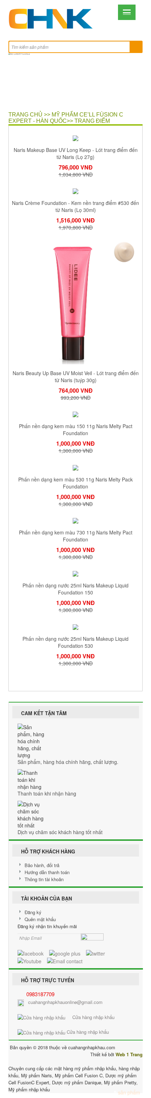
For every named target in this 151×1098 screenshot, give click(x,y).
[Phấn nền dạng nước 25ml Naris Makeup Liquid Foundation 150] (75, 573)
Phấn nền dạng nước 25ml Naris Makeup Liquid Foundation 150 (75, 589)
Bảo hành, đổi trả (42, 865)
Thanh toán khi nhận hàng (47, 793)
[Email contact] (65, 960)
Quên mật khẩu (40, 919)
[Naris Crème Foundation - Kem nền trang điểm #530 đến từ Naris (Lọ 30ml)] (75, 190)
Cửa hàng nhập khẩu (89, 1017)
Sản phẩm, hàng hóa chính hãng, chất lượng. (68, 761)
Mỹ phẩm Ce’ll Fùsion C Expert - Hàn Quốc (65, 118)
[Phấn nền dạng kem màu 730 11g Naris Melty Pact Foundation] (75, 520)
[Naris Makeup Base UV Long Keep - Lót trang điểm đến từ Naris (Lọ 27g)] (75, 137)
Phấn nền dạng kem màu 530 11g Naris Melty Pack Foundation (75, 483)
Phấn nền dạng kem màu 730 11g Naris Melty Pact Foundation (75, 536)
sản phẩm (127, 1092)
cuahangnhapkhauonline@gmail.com (65, 1002)
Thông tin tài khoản (44, 879)
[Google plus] (64, 952)
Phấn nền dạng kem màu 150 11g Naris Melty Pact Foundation (75, 429)
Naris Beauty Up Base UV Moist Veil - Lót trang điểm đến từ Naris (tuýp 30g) (76, 377)
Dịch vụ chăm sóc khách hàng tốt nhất (60, 832)
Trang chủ (25, 115)
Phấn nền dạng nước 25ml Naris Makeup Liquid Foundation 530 (75, 642)
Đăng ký (33, 912)
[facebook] (31, 952)
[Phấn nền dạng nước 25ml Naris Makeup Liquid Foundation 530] (75, 626)
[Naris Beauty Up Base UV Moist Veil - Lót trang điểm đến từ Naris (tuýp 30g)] (75, 301)
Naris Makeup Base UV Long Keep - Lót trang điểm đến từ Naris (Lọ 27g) (76, 153)
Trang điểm (92, 121)
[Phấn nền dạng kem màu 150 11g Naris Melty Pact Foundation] (75, 413)
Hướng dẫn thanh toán (47, 872)
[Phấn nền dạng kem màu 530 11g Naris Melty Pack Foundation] (75, 466)
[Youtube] (29, 960)
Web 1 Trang (129, 1054)
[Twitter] (95, 952)
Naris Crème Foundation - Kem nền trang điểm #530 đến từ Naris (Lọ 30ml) (75, 206)
